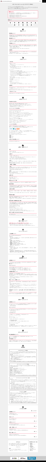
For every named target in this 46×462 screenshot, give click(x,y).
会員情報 (35, 23)
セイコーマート (11, 137)
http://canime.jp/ (14, 305)
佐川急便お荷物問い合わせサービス (17, 196)
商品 (10, 23)
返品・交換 (27, 23)
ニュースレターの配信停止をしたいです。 (14, 414)
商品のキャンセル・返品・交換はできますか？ (14, 434)
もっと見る (36, 426)
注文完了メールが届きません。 (13, 419)
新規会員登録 (11, 263)
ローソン (11, 135)
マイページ (31, 23)
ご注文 (14, 23)
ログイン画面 (16, 293)
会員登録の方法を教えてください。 (13, 413)
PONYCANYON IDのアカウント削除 (26, 281)
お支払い (18, 23)
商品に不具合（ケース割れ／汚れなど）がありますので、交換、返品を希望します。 (18, 435)
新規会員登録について (21, 75)
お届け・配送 (23, 23)
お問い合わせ (44, 1)
